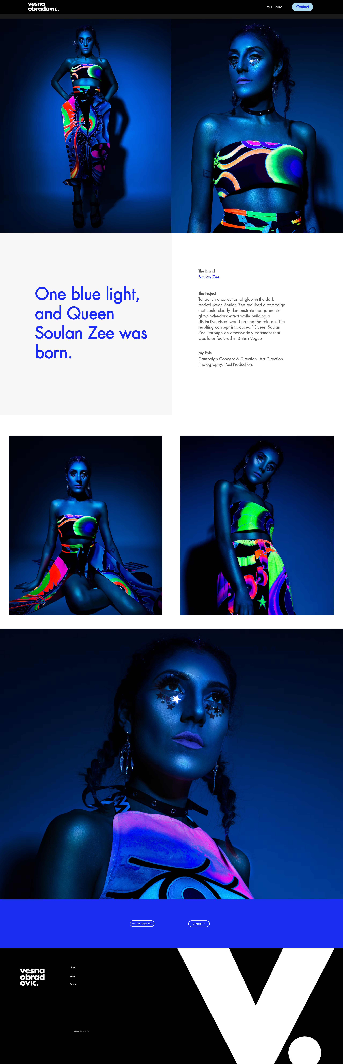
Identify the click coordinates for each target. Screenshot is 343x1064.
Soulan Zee (208, 277)
